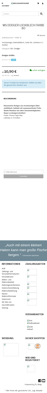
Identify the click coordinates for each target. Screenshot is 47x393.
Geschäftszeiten (8, 305)
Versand (16, 75)
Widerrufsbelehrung (9, 291)
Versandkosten (7, 277)
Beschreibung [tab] (10, 98)
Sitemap (5, 308)
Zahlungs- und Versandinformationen (10, 272)
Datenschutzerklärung (10, 288)
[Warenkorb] (39, 2)
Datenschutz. (32, 162)
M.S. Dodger (15, 48)
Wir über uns (7, 302)
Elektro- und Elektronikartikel (8, 280)
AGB (3, 268)
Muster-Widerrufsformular (9, 295)
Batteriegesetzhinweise (11, 285)
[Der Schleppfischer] (21, 5)
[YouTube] (43, 380)
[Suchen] (41, 14)
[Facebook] (39, 380)
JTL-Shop (38, 384)
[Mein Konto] (43, 2)
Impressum (6, 299)
